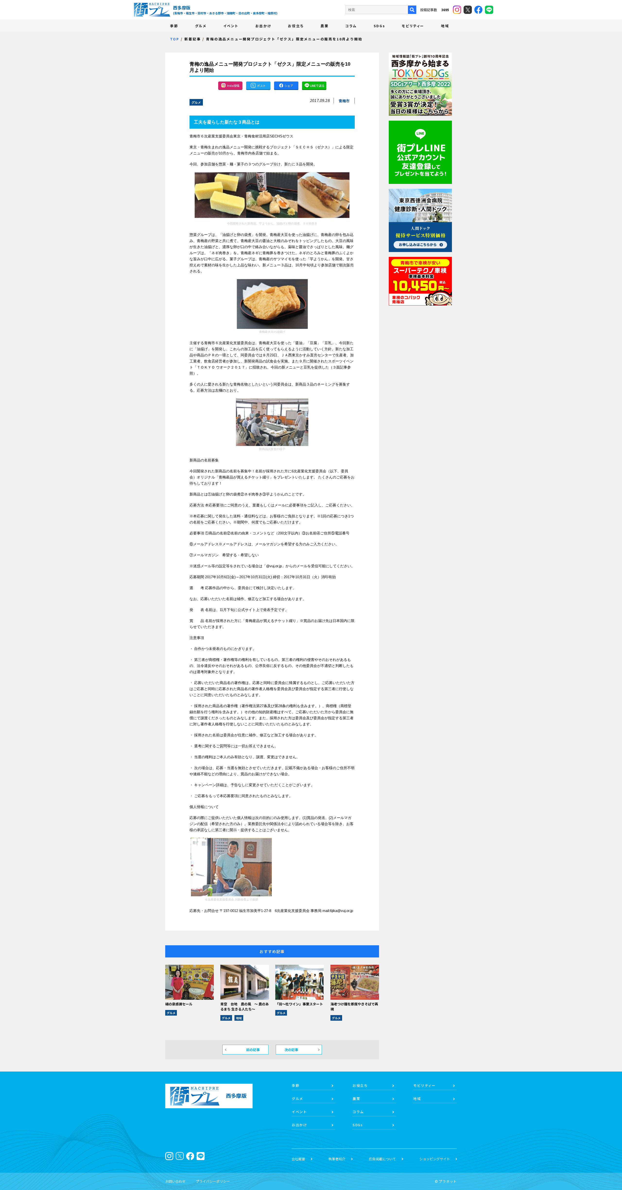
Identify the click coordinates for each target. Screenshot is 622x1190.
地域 (445, 25)
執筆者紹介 (337, 1158)
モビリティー (413, 25)
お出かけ (263, 25)
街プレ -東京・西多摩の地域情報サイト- (152, 9)
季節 (174, 25)
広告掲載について (382, 1158)
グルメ (201, 25)
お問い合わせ (175, 1181)
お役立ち (296, 25)
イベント (231, 25)
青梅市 (344, 101)
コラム (351, 25)
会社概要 (298, 1158)
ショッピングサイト (434, 1158)
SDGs (379, 25)
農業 (324, 25)
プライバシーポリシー (213, 1181)
